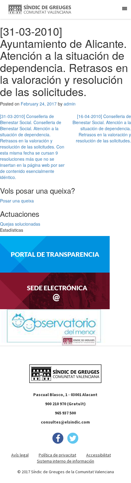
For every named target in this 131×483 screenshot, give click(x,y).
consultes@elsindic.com (65, 422)
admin (70, 104)
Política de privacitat (57, 455)
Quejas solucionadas (20, 224)
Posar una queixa (17, 201)
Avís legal (20, 455)
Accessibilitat (98, 455)
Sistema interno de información (65, 461)
